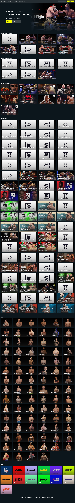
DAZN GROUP (33, 498)
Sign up (70, 1)
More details (22, 1)
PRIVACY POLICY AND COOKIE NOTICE (42, 497)
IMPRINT (52, 497)
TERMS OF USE (30, 497)
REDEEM (39, 498)
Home (4, 1)
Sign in (62, 1)
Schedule (9, 1)
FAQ (25, 497)
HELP (22, 497)
